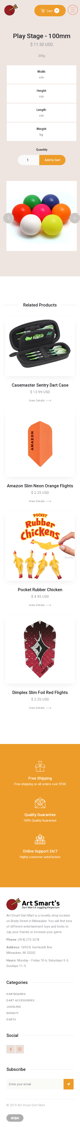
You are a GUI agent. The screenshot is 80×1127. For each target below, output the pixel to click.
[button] (73, 10)
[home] (13, 10)
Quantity (41, 149)
